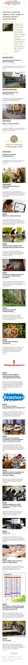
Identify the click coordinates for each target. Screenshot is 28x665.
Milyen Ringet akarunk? (12, 656)
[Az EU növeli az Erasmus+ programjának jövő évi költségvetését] (13, 397)
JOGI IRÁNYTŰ (5, 57)
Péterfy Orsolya (13, 63)
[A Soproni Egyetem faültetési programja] (13, 175)
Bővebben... (5, 53)
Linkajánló (10, 658)
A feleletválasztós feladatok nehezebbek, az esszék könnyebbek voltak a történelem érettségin (12, 439)
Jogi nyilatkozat (5, 660)
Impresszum (4, 656)
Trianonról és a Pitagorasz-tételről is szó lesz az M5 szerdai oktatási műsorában (13, 276)
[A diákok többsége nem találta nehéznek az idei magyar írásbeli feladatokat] (13, 493)
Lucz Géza (12, 21)
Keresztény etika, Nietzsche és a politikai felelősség (11, 61)
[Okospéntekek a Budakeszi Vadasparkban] (13, 330)
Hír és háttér (5, 89)
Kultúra (10, 89)
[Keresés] (24, 3)
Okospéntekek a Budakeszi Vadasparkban (10, 342)
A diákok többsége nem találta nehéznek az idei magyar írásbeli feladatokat (12, 506)
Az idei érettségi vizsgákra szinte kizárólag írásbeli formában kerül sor (13, 246)
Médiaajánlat (4, 658)
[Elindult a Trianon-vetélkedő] (13, 111)
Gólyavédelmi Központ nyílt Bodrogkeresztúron (10, 93)
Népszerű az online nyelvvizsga (11, 216)
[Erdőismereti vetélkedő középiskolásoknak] (13, 142)
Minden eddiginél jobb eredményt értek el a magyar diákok (12, 561)
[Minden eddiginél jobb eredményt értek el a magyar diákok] (13, 551)
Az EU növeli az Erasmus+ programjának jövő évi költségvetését (13, 406)
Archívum (19, 656)
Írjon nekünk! (11, 660)
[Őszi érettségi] (13, 629)
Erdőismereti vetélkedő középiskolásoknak (9, 155)
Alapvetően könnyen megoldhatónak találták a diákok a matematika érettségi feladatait (13, 473)
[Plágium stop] (13, 524)
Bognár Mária (12, 95)
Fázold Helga (13, 534)
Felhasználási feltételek (17, 658)
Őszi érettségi (6, 640)
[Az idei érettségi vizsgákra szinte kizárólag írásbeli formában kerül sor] (13, 234)
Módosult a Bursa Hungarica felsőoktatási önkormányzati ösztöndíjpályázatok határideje (11, 376)
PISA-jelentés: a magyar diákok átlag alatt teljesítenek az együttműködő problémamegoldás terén (13, 607)
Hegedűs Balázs (12, 442)
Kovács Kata (12, 217)
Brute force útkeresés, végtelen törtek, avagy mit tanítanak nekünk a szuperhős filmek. (13, 15)
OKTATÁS (11, 57)
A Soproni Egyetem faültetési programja (11, 187)
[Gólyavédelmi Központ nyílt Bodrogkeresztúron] (13, 80)
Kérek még (14, 653)
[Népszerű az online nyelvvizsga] (13, 205)
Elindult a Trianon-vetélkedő (10, 123)
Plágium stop (6, 533)
